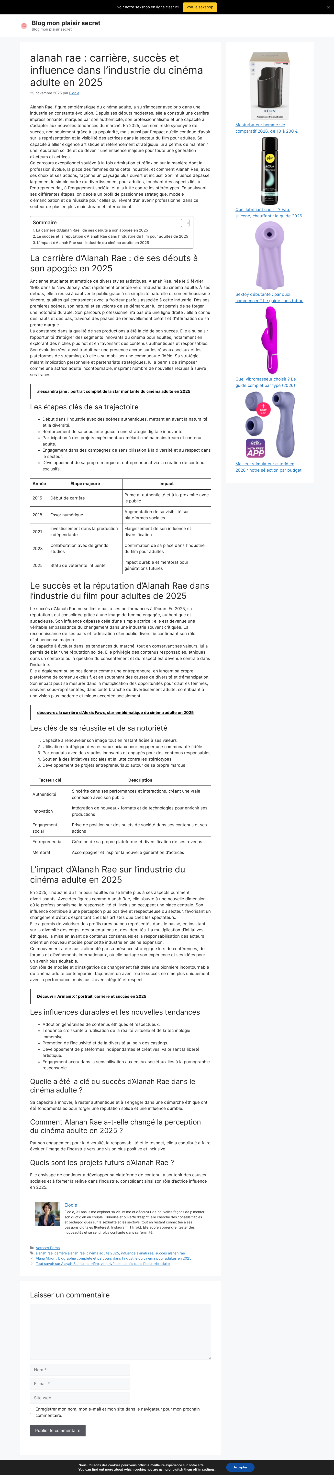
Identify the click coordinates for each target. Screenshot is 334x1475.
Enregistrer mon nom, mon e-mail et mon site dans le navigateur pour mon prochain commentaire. (117, 1412)
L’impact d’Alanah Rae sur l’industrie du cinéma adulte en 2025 (93, 242)
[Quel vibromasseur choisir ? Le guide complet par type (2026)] (269, 341)
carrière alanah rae (70, 1253)
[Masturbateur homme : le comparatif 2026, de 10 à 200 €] (269, 87)
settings (208, 1469)
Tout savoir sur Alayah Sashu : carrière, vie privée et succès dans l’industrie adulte (103, 1264)
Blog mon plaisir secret (66, 23)
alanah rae (44, 1253)
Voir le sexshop (200, 7)
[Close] (328, 7)
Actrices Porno (48, 1248)
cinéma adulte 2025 (103, 1253)
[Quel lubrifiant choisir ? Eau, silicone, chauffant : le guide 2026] (269, 172)
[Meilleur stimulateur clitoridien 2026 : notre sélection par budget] (269, 426)
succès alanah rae (170, 1253)
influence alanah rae (137, 1253)
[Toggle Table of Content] (182, 223)
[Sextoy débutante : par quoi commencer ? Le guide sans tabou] (269, 256)
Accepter (240, 1467)
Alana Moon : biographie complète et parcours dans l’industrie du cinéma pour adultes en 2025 (113, 1258)
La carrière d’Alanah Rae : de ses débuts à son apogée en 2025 (92, 230)
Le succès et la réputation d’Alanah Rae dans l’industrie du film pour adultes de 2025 (112, 236)
